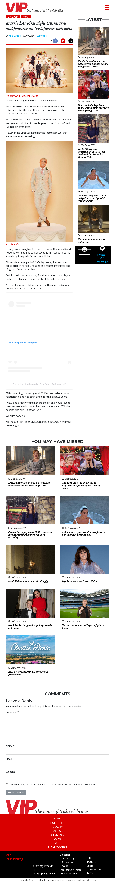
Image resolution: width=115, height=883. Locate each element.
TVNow (91, 862)
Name (10, 746)
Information (67, 862)
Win (57, 842)
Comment (12, 712)
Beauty (57, 827)
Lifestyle (57, 834)
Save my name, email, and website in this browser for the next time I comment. (52, 784)
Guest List (57, 823)
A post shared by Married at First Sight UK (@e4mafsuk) (39, 384)
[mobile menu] (107, 7)
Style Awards (57, 846)
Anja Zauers (15, 35)
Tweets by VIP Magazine (102, 258)
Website (10, 771)
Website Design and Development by (76, 880)
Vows (58, 838)
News (57, 819)
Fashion (57, 830)
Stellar (90, 865)
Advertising (67, 858)
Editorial (65, 854)
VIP (89, 858)
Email (10, 758)
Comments (42, 35)
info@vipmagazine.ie (44, 873)
